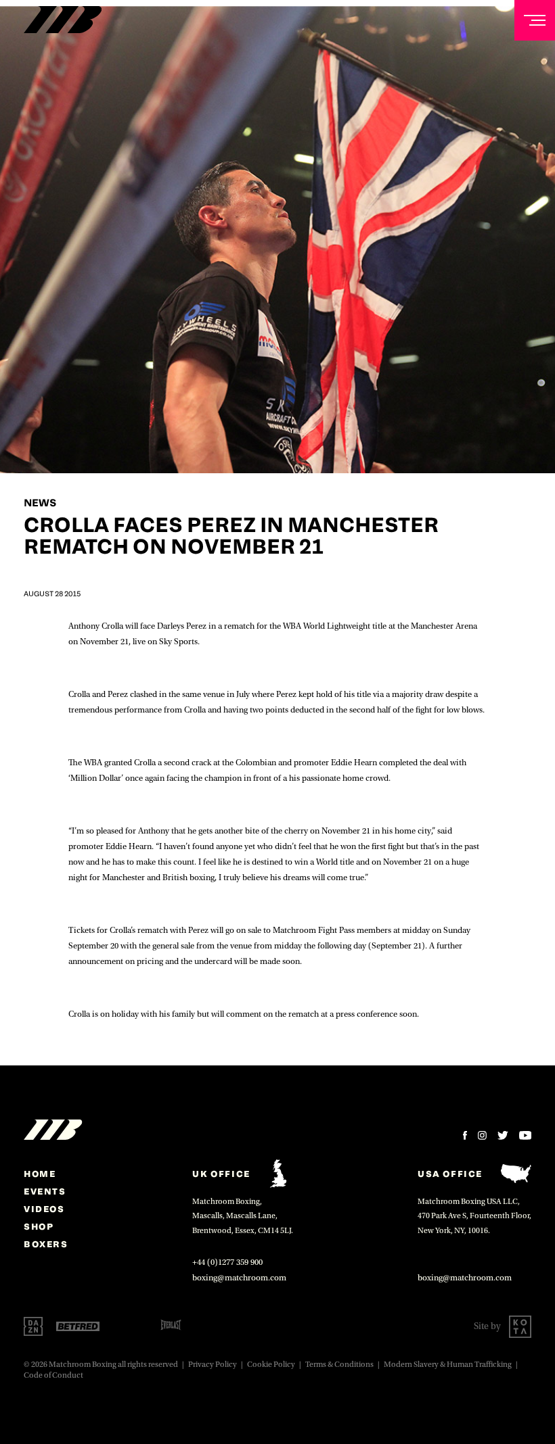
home (40, 1173)
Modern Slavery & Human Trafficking (448, 1364)
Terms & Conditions (339, 1364)
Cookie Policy (271, 1364)
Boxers (46, 1243)
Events (45, 1191)
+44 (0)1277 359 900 (227, 1262)
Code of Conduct (53, 1375)
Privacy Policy (212, 1364)
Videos (44, 1208)
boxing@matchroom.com (239, 1277)
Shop (38, 1226)
